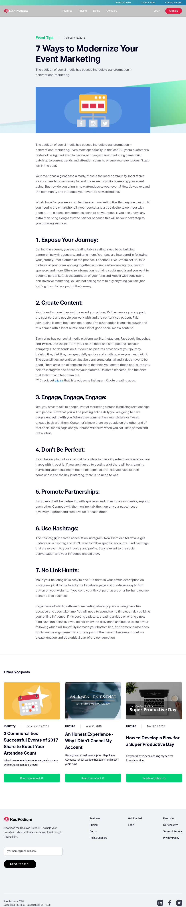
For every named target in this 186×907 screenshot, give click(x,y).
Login (157, 11)
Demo (96, 11)
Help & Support (98, 838)
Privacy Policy (171, 838)
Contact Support (173, 2)
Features (67, 11)
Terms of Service (172, 831)
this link (59, 380)
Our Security (170, 825)
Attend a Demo (123, 2)
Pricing (83, 11)
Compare (111, 11)
